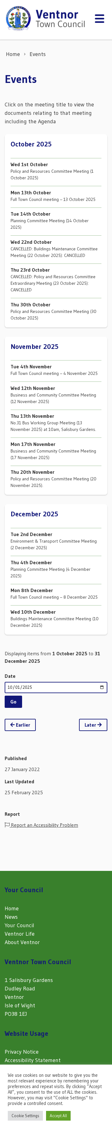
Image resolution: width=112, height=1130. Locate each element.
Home (12, 908)
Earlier (22, 725)
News (11, 916)
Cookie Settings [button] (25, 1115)
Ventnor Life (20, 933)
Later (91, 725)
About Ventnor (22, 942)
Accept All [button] (58, 1115)
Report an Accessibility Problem (44, 825)
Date (10, 676)
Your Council (19, 925)
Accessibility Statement (33, 1060)
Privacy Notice (22, 1051)
